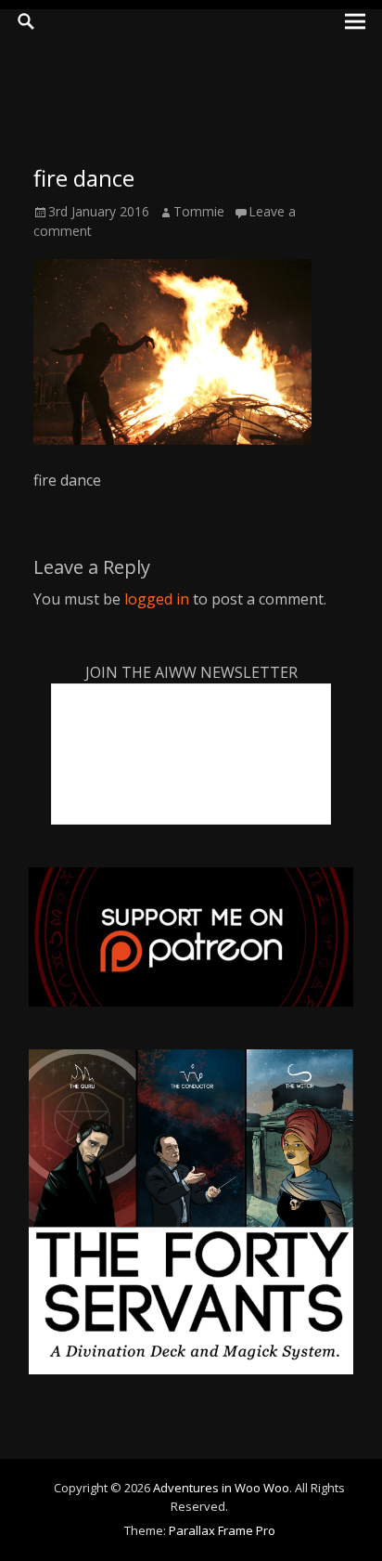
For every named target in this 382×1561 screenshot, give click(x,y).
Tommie (198, 211)
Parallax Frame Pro (222, 1530)
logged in (156, 599)
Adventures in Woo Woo (221, 1487)
